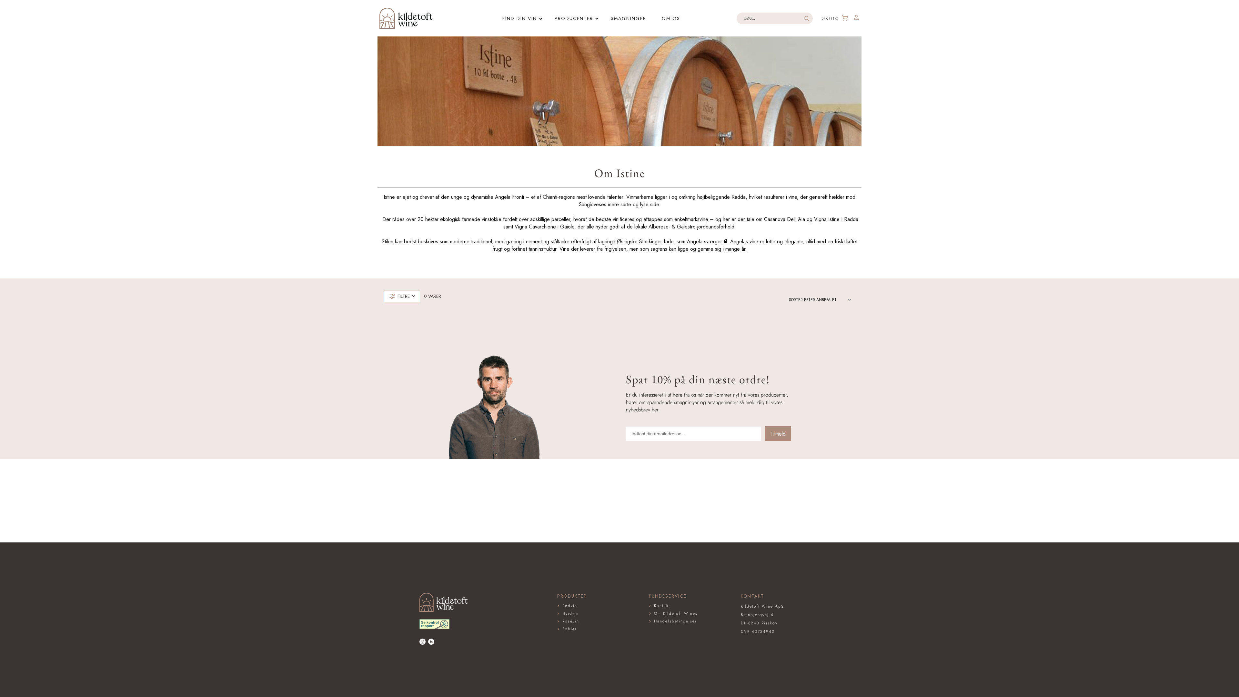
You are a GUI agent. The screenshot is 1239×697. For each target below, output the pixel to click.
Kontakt (662, 606)
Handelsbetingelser (675, 621)
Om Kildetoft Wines (676, 613)
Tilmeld (778, 434)
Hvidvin (570, 613)
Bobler (569, 629)
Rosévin (570, 621)
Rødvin (569, 606)
